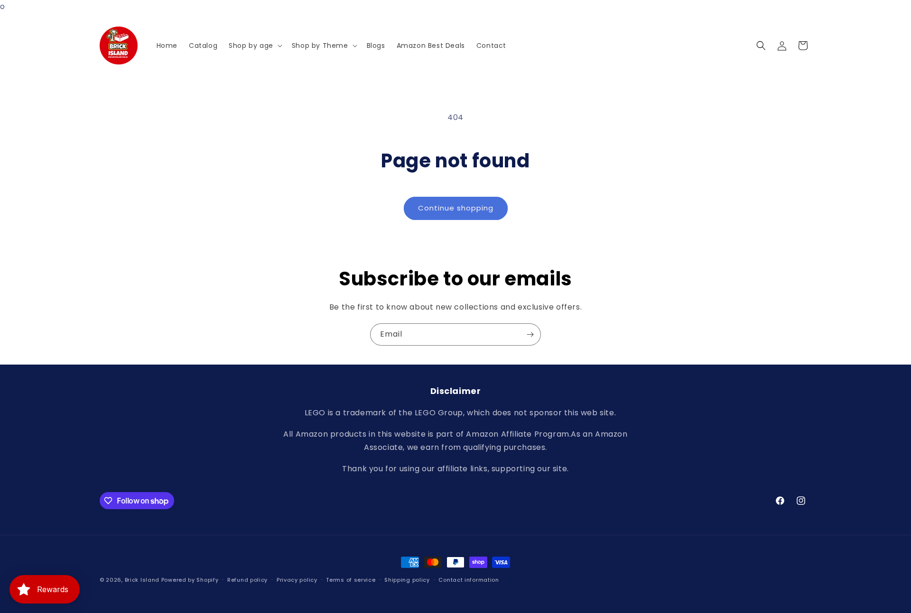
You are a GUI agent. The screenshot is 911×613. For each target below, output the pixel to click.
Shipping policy (407, 580)
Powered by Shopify (190, 580)
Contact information (468, 580)
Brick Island (142, 580)
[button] (254, 45)
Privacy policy (297, 580)
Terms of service (350, 580)
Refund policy (247, 580)
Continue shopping (455, 208)
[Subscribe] (530, 334)
